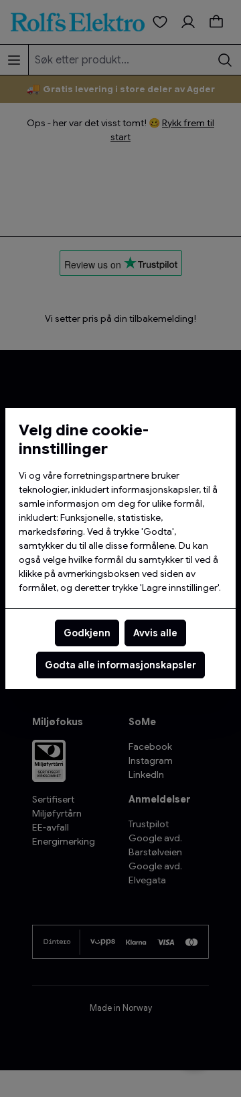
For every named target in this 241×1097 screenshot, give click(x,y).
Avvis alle (155, 633)
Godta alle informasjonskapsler (120, 665)
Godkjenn (87, 633)
